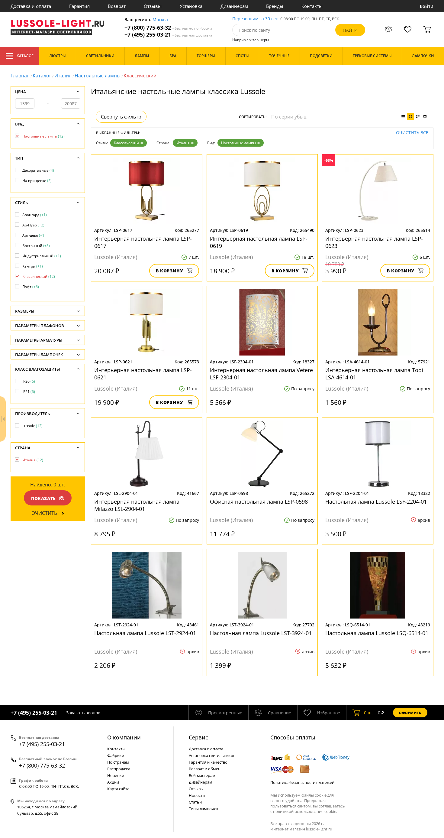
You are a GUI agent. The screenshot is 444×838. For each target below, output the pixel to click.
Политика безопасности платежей (302, 782)
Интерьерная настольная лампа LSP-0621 (143, 373)
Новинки (115, 775)
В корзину (169, 271)
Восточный (36, 245)
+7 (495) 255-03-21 (168, 34)
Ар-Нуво (33, 225)
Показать (43, 498)
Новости (197, 795)
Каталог (25, 55)
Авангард (34, 214)
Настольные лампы (98, 75)
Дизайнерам (234, 6)
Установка (191, 6)
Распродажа (118, 768)
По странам (118, 762)
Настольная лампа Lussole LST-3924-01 (261, 633)
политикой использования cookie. (305, 811)
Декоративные (38, 170)
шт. (368, 713)
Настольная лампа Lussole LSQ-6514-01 (376, 633)
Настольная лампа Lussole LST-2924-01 (145, 633)
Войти (426, 6)
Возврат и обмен (204, 768)
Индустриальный (41, 255)
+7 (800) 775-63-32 (168, 27)
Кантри (32, 266)
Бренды (274, 6)
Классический (126, 142)
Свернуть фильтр (121, 116)
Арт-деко (34, 235)
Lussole (32, 425)
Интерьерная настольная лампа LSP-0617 (143, 242)
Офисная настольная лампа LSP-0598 (259, 501)
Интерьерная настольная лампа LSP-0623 (374, 242)
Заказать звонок (83, 713)
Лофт (30, 286)
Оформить (410, 712)
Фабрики (115, 755)
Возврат (117, 6)
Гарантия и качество (208, 762)
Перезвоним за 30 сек (255, 18)
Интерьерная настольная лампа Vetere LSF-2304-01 (261, 373)
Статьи (195, 802)
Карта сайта (118, 788)
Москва (160, 19)
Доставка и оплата (31, 6)
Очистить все (412, 132)
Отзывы (153, 6)
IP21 (28, 391)
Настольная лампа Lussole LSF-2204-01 (376, 501)
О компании (124, 737)
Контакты (312, 6)
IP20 (28, 381)
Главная (20, 75)
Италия (63, 75)
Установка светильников (212, 755)
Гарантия (79, 6)
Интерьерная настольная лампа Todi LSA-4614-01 (374, 373)
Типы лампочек (203, 808)
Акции (113, 782)
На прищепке (37, 180)
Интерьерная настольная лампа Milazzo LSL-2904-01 (136, 505)
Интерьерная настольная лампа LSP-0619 (258, 242)
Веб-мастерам (202, 775)
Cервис (198, 737)
